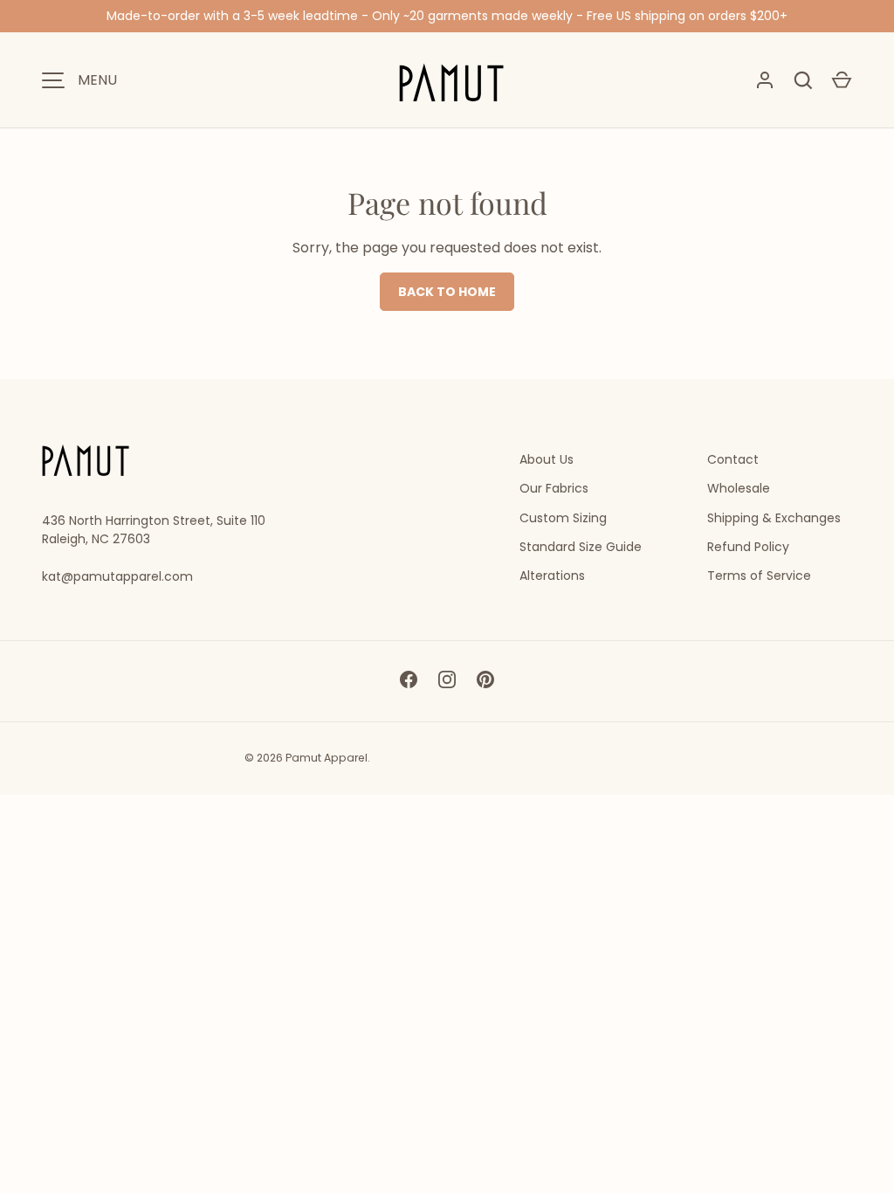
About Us (546, 459)
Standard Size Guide (580, 546)
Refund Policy (748, 546)
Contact (733, 459)
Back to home (447, 291)
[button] (841, 80)
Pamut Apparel (326, 757)
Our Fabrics (553, 488)
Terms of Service (759, 575)
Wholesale (738, 488)
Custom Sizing (563, 518)
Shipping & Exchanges (774, 518)
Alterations (552, 575)
